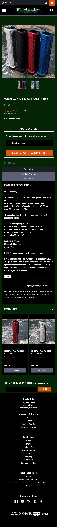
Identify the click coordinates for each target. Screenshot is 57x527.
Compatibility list (28, 450)
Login (24, 424)
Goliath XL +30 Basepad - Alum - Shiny (41, 352)
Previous (4, 51)
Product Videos (28, 174)
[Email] (9, 163)
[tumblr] (34, 501)
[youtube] (22, 501)
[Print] (13, 163)
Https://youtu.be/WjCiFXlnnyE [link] (38, 286)
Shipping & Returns (28, 427)
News (28, 453)
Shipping (28, 457)
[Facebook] (5, 163)
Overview (29, 169)
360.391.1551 (11, 3)
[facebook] (16, 501)
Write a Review (10, 114)
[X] (41, 501)
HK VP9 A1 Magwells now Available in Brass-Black (28, 483)
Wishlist (28, 421)
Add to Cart (42, 370)
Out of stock (15, 370)
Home (28, 441)
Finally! (28, 477)
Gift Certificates (28, 418)
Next (53, 51)
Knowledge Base (28, 447)
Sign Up (32, 424)
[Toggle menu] (4, 10)
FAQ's (28, 444)
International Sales (28, 463)
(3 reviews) (24, 111)
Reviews (28, 178)
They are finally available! (28, 480)
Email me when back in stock (29, 153)
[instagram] (28, 501)
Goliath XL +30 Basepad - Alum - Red (14, 352)
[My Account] (46, 3)
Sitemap (24, 525)
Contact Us (28, 460)
